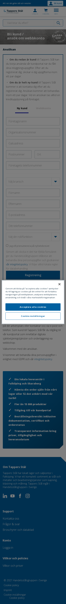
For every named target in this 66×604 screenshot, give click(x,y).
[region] (33, 302)
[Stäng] (59, 284)
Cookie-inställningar (33, 316)
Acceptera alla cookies (33, 307)
